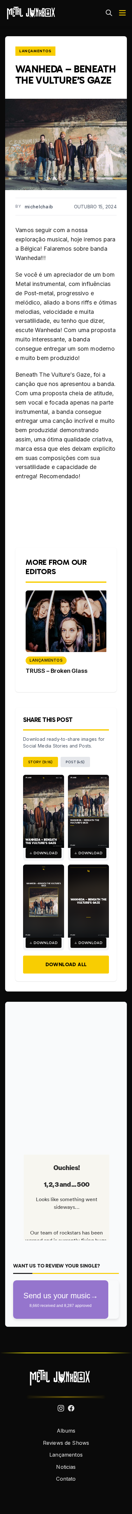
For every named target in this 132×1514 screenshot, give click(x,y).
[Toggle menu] (122, 12)
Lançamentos (35, 51)
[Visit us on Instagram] (61, 1408)
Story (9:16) (40, 762)
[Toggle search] (109, 13)
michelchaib (39, 206)
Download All (66, 964)
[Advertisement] (66, 1076)
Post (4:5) (75, 762)
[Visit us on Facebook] (71, 1408)
